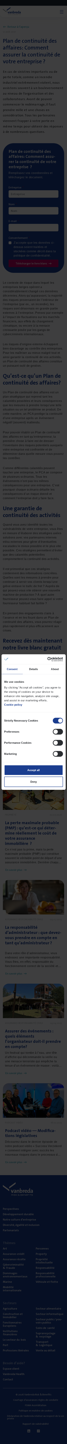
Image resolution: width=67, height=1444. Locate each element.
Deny (33, 781)
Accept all (33, 769)
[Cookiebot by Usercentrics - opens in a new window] (48, 659)
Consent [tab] (12, 669)
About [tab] (55, 669)
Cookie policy (13, 704)
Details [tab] (33, 669)
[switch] (58, 731)
